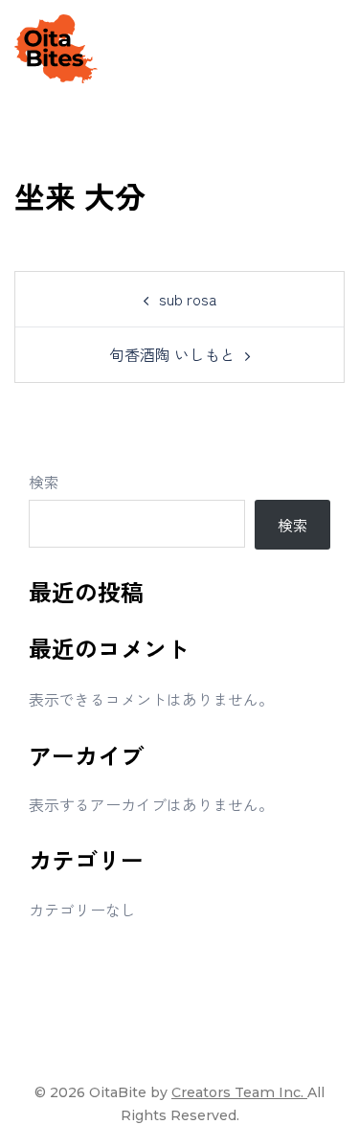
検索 (44, 481)
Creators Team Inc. (239, 1092)
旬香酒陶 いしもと (172, 354)
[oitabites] (56, 45)
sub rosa (187, 298)
